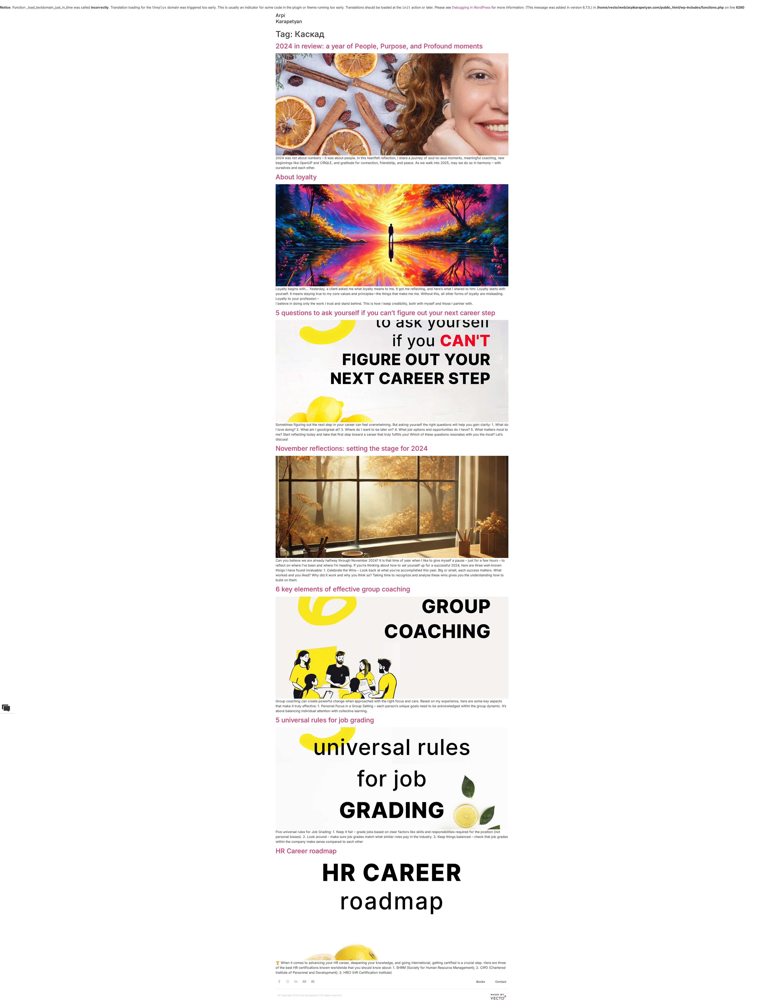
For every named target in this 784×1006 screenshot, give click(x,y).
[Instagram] (287, 981)
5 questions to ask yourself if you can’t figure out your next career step (385, 313)
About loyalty (296, 177)
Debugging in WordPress (471, 7)
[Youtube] (304, 981)
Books (480, 981)
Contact (500, 981)
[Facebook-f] (279, 981)
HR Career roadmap (306, 851)
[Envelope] (312, 981)
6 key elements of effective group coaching (343, 589)
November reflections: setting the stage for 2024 (352, 448)
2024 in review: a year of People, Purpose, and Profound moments (379, 46)
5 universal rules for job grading (325, 720)
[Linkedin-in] (296, 981)
